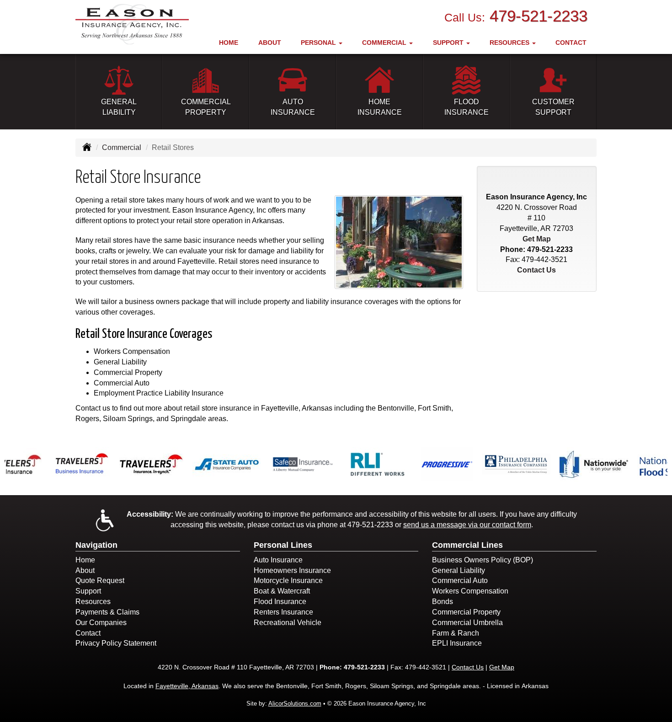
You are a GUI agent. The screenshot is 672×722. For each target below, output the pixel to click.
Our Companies (101, 622)
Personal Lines (283, 545)
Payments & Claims (107, 612)
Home (228, 42)
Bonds (442, 601)
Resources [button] (510, 42)
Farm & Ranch (455, 633)
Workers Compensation (470, 591)
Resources (93, 601)
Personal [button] (319, 42)
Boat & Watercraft (282, 591)
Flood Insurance (280, 601)
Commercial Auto (460, 580)
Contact (571, 42)
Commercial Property (466, 612)
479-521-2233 (538, 16)
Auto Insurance (278, 560)
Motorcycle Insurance (288, 580)
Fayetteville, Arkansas (187, 686)
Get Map (537, 239)
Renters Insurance (283, 612)
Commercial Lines (467, 545)
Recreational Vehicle (287, 622)
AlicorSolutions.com (294, 703)
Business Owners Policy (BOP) (482, 560)
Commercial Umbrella (467, 622)
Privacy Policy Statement (115, 643)
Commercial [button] (385, 42)
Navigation (96, 545)
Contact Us (536, 270)
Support (88, 591)
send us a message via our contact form (467, 525)
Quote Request (99, 580)
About (269, 42)
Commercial (121, 147)
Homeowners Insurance (292, 570)
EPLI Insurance (457, 643)
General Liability (458, 570)
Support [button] (449, 42)
